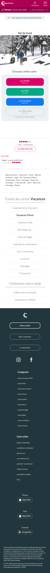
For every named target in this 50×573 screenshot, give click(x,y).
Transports (25, 273)
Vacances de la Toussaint (25, 208)
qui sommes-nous (23, 458)
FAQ (18, 480)
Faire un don (25, 325)
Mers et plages (25, 237)
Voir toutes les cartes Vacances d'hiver (27, 18)
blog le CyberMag (23, 443)
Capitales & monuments (25, 244)
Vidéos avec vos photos (25, 292)
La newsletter (25, 348)
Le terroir (25, 259)
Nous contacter (25, 337)
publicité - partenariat (25, 464)
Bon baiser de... (25, 229)
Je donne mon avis (25, 149)
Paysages (25, 266)
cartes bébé (21, 415)
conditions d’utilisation (25, 448)
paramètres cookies (24, 474)
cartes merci (21, 405)
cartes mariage (22, 410)
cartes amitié (22, 399)
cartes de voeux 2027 (25, 378)
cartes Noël (21, 383)
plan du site (21, 453)
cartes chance (22, 426)
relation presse (22, 469)
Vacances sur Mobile (25, 299)
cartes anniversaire (24, 389)
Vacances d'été (25, 222)
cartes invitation (23, 420)
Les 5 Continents (25, 251)
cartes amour (22, 394)
